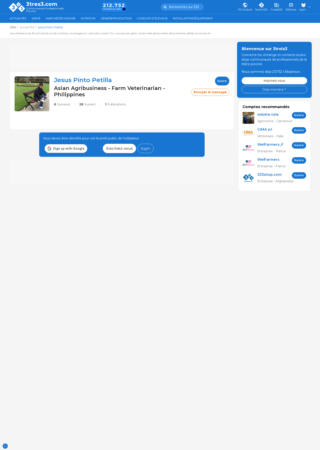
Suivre (222, 81)
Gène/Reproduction (116, 18)
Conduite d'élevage (152, 18)
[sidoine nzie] (250, 118)
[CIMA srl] (250, 133)
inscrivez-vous (119, 148)
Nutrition (88, 18)
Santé (36, 18)
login (145, 148)
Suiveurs (62, 104)
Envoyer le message (210, 92)
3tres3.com (41, 4)
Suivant (87, 104)
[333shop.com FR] (250, 178)
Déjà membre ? (274, 89)
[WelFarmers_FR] (250, 148)
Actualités (18, 18)
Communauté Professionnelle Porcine (45, 10)
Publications (115, 104)
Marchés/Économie (61, 18)
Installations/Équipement (193, 18)
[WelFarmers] (250, 163)
